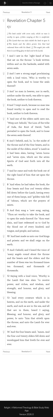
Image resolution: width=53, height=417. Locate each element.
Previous (6, 12)
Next (48, 12)
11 (32, 47)
